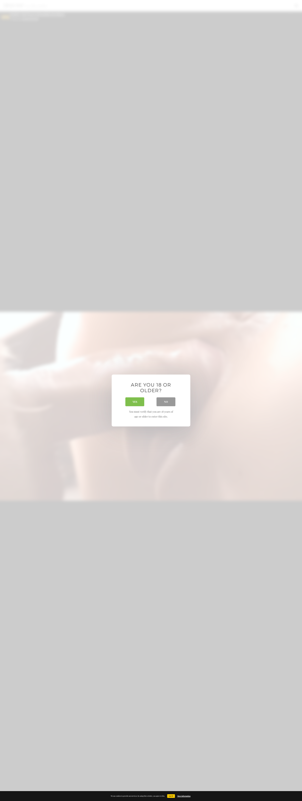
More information (183, 796)
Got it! (171, 796)
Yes (135, 401)
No (166, 401)
